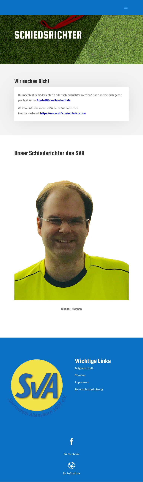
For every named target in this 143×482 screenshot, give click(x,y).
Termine (80, 375)
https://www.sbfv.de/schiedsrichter (63, 113)
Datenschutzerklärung (89, 389)
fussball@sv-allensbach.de (53, 100)
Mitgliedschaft (84, 368)
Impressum (82, 382)
